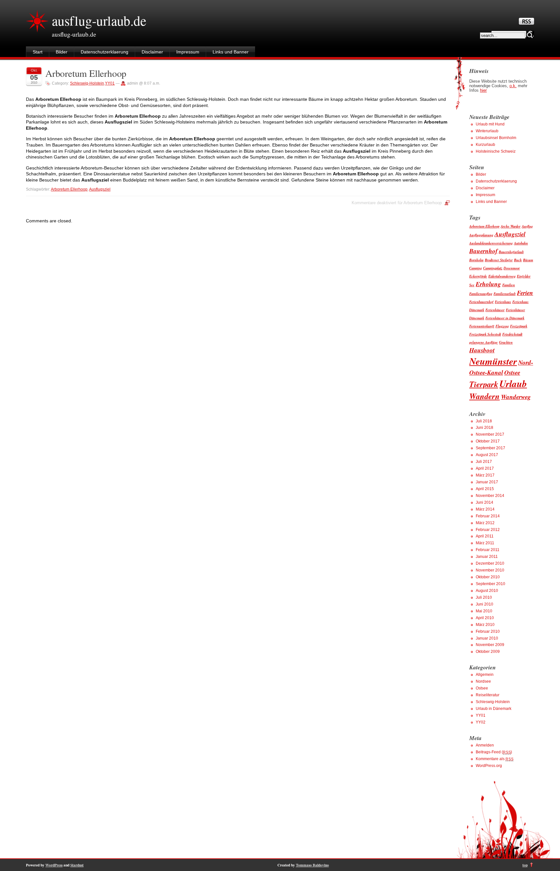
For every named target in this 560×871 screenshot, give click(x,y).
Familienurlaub (505, 293)
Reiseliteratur (487, 695)
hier (483, 90)
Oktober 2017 (488, 441)
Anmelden (485, 745)
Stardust (77, 865)
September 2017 (490, 448)
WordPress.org (489, 765)
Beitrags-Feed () (494, 752)
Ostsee (512, 372)
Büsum (528, 259)
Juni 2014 (484, 502)
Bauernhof (483, 250)
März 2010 (485, 624)
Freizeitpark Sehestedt (485, 334)
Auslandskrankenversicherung (491, 243)
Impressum (187, 51)
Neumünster (493, 361)
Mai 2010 (484, 611)
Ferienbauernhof (481, 301)
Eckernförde (478, 276)
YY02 (480, 722)
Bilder (61, 51)
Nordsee (483, 681)
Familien (508, 284)
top (525, 865)
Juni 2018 (484, 427)
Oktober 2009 (488, 651)
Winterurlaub (487, 131)
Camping (475, 267)
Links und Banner (231, 51)
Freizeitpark (518, 326)
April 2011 (485, 536)
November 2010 (490, 570)
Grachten (506, 342)
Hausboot (482, 350)
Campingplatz (492, 267)
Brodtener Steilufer (499, 259)
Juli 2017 (484, 461)
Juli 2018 (484, 421)
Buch (518, 259)
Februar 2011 (487, 549)
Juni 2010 (484, 604)
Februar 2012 (488, 529)
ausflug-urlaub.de (99, 20)
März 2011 (485, 543)
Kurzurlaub (485, 144)
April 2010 (485, 618)
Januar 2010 (487, 638)
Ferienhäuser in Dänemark (504, 317)
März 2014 (485, 509)
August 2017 (487, 455)
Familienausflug (480, 293)
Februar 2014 (488, 516)
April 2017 (485, 468)
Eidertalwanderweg (502, 276)
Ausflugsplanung (481, 234)
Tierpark (483, 384)
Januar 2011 (487, 556)
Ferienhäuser (495, 309)
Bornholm (476, 259)
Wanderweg (516, 396)
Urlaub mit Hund (490, 124)
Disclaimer (152, 51)
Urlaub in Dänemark (493, 708)
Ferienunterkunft (481, 326)
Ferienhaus (503, 301)
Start (37, 51)
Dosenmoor (512, 267)
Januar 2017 (487, 482)
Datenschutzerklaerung (104, 51)
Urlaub (513, 383)
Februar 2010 (488, 631)
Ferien (525, 292)
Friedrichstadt (512, 334)
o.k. (513, 86)
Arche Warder (510, 226)
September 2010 (490, 584)
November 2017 (490, 434)
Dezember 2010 (490, 563)
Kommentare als (494, 759)
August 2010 (487, 590)
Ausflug (527, 226)
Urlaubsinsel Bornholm (496, 137)
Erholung (488, 283)
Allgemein (485, 674)
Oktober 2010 (488, 577)
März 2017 (485, 475)
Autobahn (521, 243)
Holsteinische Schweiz (496, 151)
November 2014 (490, 495)
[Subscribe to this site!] (526, 23)
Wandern (484, 396)
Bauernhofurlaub (511, 251)
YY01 (110, 83)
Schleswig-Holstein (87, 83)
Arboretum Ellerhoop (85, 73)
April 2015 (485, 489)
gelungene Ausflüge (483, 342)
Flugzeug (502, 326)
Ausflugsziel (100, 189)
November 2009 (490, 644)
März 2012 (485, 523)
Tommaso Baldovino (312, 865)
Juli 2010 (484, 597)
